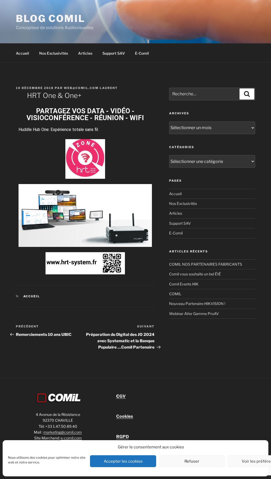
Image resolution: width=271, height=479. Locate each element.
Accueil (22, 53)
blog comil (50, 18)
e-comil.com (71, 438)
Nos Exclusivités (53, 53)
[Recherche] (247, 94)
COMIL (175, 294)
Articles (85, 53)
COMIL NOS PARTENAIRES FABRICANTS (205, 264)
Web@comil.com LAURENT (91, 88)
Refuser (191, 461)
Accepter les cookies (123, 461)
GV (121, 396)
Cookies (124, 416)
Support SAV (113, 53)
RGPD (122, 436)
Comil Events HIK (183, 284)
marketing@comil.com (62, 432)
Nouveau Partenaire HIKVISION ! (197, 303)
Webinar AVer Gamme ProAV (194, 313)
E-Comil (142, 53)
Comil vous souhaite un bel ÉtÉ (195, 274)
